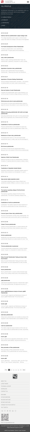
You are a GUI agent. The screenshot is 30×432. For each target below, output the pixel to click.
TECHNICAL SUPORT (6, 386)
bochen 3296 (4, 303)
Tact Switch (4, 407)
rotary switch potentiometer (7, 57)
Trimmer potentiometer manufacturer (9, 246)
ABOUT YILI (3, 381)
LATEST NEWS (4, 383)
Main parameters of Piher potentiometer (10, 347)
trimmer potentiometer (6, 235)
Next (24, 369)
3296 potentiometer (5, 280)
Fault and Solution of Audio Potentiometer (10, 90)
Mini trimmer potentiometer (7, 146)
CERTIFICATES (5, 22)
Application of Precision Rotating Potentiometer (12, 79)
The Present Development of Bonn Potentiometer (12, 46)
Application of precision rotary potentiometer (11, 68)
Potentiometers (5, 397)
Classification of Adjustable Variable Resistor (11, 168)
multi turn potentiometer (6, 325)
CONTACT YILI (4, 391)
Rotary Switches (5, 402)
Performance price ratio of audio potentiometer (12, 101)
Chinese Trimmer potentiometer (8, 224)
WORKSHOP (5, 20)
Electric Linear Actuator (20, 430)
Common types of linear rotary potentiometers (11, 213)
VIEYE (21, 427)
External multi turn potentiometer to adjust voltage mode (14, 35)
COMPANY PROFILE (6, 17)
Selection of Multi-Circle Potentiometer (10, 157)
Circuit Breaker (10, 430)
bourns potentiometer (6, 269)
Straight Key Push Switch (8, 404)
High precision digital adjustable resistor (10, 179)
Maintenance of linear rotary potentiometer (11, 135)
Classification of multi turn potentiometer (10, 124)
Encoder (3, 394)
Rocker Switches (5, 399)
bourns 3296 (4, 336)
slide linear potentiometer (7, 314)
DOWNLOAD (4, 388)
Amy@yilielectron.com (9, 422)
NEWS (3, 25)
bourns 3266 (4, 358)
